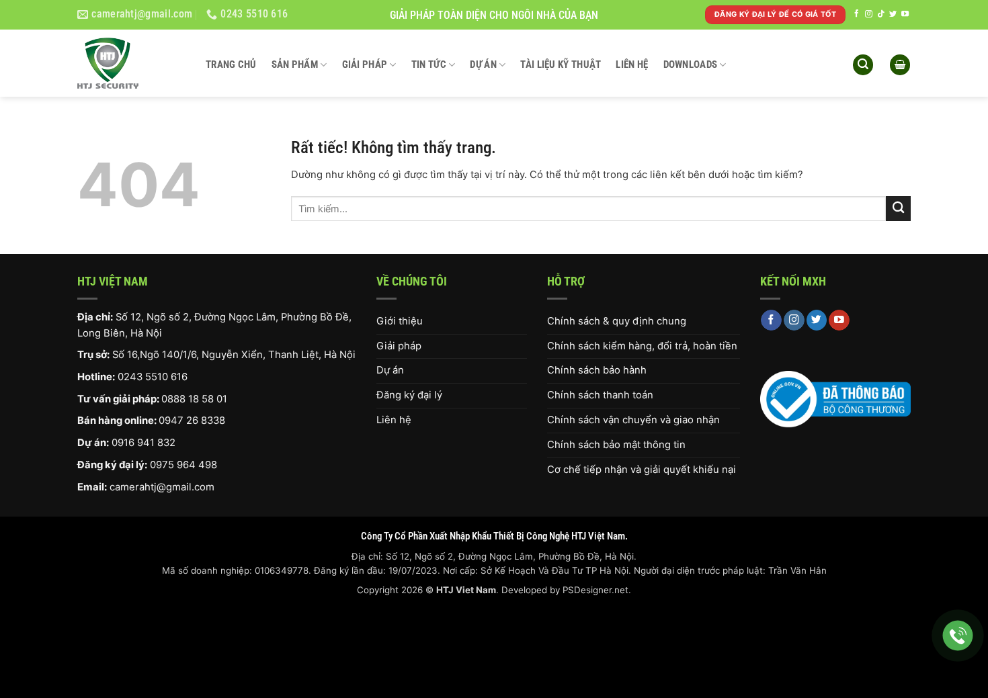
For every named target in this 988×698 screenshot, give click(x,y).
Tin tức (428, 64)
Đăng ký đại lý (409, 395)
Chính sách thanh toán (600, 395)
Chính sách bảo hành (597, 370)
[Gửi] (898, 208)
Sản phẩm (295, 64)
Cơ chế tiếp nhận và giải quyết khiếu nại (641, 470)
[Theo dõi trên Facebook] (856, 14)
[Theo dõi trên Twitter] (893, 14)
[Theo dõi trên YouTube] (905, 14)
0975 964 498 (183, 465)
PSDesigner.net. (597, 589)
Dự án (483, 64)
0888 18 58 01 (194, 399)
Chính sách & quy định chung (616, 321)
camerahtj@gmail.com (162, 487)
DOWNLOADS (690, 64)
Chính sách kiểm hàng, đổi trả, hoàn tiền (642, 346)
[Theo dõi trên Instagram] (868, 14)
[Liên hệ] (958, 636)
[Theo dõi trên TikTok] (880, 14)
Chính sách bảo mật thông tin (616, 445)
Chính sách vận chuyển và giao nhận (633, 420)
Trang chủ (231, 64)
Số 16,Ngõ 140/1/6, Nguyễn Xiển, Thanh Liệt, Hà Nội (234, 355)
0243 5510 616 (153, 377)
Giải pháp (365, 64)
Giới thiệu (399, 321)
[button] (863, 64)
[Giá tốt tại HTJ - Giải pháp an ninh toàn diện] (131, 63)
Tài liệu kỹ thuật (560, 64)
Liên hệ (632, 64)
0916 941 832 (143, 443)
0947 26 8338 (192, 421)
